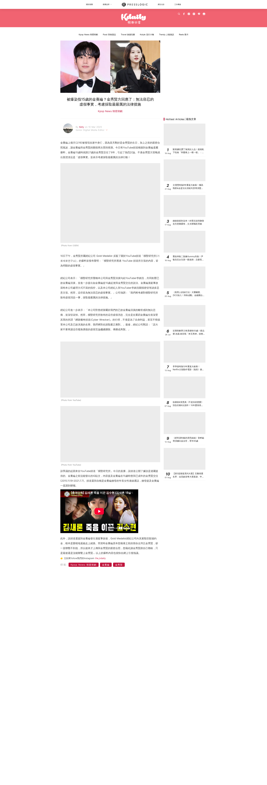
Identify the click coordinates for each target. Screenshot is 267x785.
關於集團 (89, 4)
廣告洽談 (161, 4)
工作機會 (177, 4)
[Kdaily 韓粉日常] (133, 18)
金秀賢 (119, 564)
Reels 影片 (183, 34)
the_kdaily (100, 558)
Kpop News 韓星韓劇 (88, 34)
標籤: (64, 564)
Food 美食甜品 (109, 34)
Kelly (82, 127)
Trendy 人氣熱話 (166, 34)
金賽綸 (106, 564)
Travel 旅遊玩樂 (128, 34)
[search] (179, 14)
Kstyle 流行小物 (147, 34)
